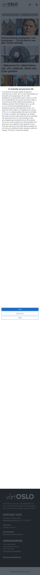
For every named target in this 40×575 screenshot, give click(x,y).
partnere (4, 106)
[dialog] (20, 287)
